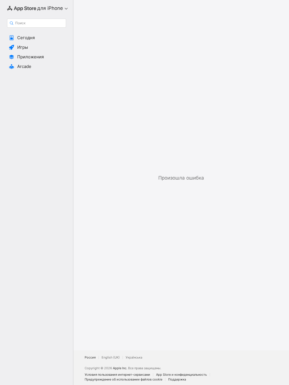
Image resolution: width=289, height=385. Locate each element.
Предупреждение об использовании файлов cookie (123, 379)
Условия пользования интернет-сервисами (117, 374)
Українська (134, 357)
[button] (36, 38)
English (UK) (111, 357)
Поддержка (177, 379)
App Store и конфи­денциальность (181, 374)
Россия (90, 357)
